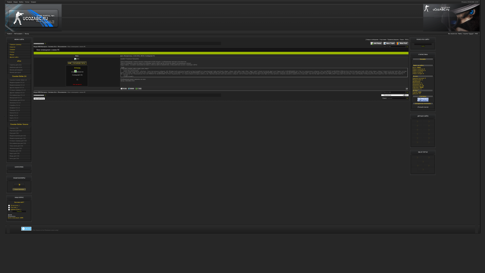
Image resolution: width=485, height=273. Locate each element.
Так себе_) (14, 207)
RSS (476, 33)
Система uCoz (52, 46)
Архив (10, 214)
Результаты (11, 216)
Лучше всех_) (15, 205)
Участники (383, 39)
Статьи (27, 2)
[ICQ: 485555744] (138, 88)
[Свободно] (417, 127)
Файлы (21, 2)
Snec (77, 56)
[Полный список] (423, 107)
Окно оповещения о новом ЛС (77, 46)
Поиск (402, 39)
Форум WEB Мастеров (40, 46)
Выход (27, 33)
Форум (16, 2)
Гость (460, 33)
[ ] (77, 79)
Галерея (33, 2)
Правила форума (393, 39)
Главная (9, 2)
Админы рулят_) (16, 209)
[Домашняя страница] (131, 88)
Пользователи (62, 46)
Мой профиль (18, 33)
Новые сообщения (372, 39)
